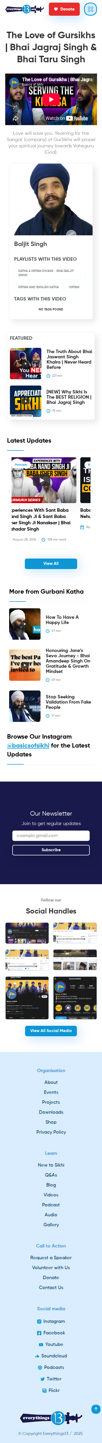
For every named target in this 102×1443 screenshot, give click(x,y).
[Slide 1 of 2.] (27, 960)
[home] (24, 9)
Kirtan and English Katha (38, 287)
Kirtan (74, 287)
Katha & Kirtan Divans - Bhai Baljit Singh (46, 273)
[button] (9, 500)
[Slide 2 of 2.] (27, 933)
